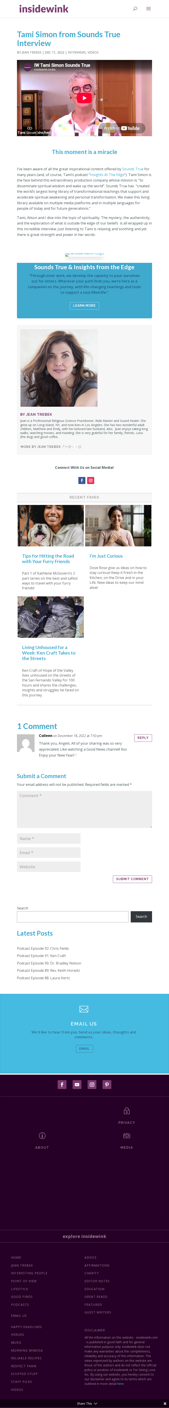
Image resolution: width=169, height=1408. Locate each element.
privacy (126, 1123)
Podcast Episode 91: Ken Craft (41, 955)
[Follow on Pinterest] (107, 1084)
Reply (143, 738)
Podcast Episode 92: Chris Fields (43, 948)
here (120, 1384)
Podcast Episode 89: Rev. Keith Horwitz (48, 970)
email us (84, 1024)
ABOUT (42, 1148)
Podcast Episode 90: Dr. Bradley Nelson (49, 963)
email (84, 1048)
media (127, 1148)
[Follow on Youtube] (77, 1084)
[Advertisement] (84, 1188)
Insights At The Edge (107, 174)
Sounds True (132, 169)
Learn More (84, 305)
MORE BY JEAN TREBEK (41, 447)
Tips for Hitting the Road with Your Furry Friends (48, 558)
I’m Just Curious (106, 555)
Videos (93, 52)
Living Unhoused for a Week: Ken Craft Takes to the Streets (48, 652)
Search (22, 908)
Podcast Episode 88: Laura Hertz (43, 978)
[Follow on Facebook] (81, 480)
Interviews (77, 52)
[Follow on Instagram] (90, 480)
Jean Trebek (31, 52)
